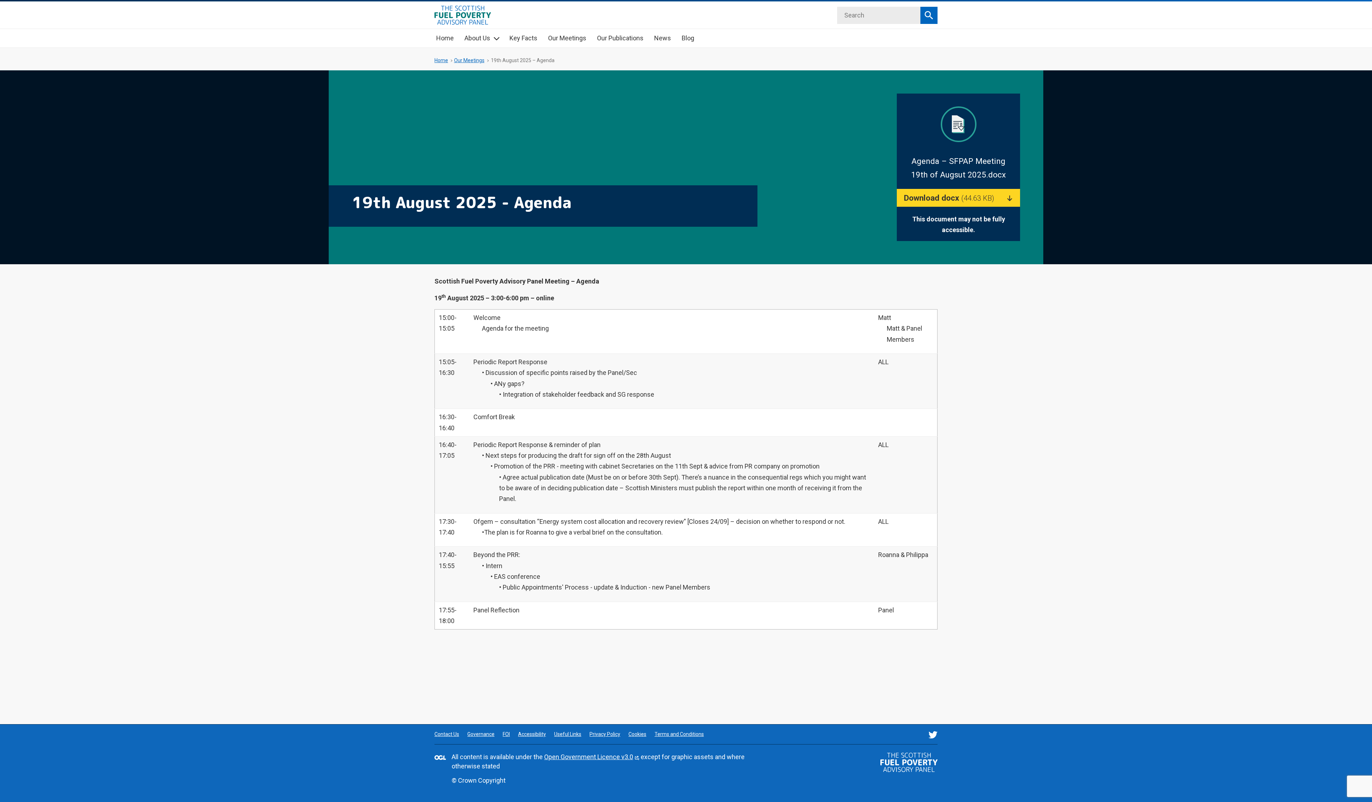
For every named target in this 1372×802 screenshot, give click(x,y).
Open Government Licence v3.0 (588, 757)
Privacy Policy (605, 734)
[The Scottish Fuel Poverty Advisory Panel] (909, 762)
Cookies (637, 734)
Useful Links (567, 734)
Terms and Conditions (679, 734)
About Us (477, 38)
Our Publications (620, 38)
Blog (688, 38)
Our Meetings (567, 38)
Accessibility (532, 734)
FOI (506, 734)
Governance (480, 734)
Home (445, 38)
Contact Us (446, 734)
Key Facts (523, 38)
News (662, 38)
